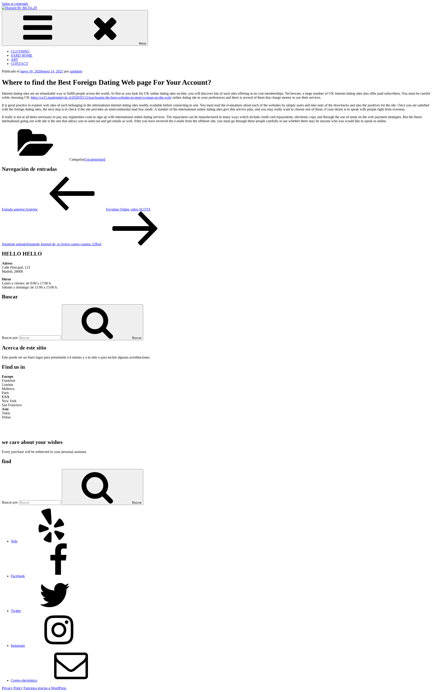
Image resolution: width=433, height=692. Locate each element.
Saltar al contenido (15, 4)
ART (14, 59)
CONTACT (19, 64)
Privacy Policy (12, 688)
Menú (142, 43)
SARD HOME (21, 55)
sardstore (76, 71)
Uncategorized (95, 159)
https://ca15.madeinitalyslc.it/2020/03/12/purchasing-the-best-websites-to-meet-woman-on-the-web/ (101, 97)
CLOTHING (20, 51)
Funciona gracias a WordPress (44, 688)
